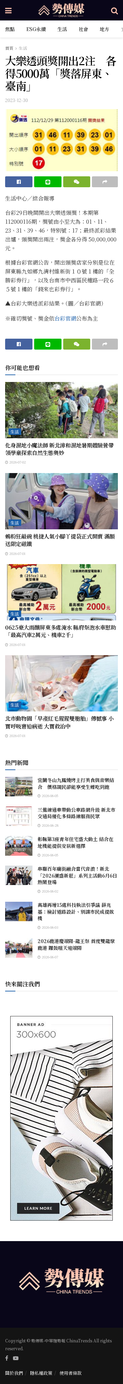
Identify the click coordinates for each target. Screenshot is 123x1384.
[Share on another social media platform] (105, 181)
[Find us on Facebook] (6, 1358)
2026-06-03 (49, 927)
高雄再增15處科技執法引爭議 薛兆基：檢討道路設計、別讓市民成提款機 (76, 911)
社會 (83, 29)
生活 (62, 29)
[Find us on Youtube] (15, 1358)
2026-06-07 (49, 956)
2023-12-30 (16, 100)
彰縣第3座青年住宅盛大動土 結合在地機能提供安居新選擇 (75, 842)
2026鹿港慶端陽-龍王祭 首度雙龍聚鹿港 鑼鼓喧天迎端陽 (76, 944)
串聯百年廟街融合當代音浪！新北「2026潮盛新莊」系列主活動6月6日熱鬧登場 (77, 875)
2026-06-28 (49, 825)
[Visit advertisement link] (61, 1118)
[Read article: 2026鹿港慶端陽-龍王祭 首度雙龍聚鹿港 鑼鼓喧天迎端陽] (18, 947)
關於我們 (14, 1373)
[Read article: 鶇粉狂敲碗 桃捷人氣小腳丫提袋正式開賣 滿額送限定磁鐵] (61, 501)
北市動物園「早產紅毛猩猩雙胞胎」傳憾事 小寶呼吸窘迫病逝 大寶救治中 (59, 722)
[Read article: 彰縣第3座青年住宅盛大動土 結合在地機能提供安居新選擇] (18, 845)
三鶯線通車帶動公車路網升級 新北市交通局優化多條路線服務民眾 (76, 813)
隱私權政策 (41, 1373)
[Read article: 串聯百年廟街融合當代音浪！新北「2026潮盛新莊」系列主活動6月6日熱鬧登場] (18, 875)
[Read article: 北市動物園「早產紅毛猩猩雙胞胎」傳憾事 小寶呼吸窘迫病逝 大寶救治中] (61, 683)
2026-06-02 (49, 891)
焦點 (10, 29)
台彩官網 (65, 318)
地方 (104, 29)
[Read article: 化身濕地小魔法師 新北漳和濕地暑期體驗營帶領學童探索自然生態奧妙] (61, 410)
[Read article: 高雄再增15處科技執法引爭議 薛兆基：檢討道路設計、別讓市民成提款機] (18, 911)
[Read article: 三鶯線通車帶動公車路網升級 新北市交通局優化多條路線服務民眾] (18, 816)
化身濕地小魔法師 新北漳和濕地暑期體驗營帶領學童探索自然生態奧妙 (59, 449)
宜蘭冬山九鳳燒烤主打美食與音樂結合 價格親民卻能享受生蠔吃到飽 (76, 783)
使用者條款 (70, 1373)
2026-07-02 (17, 462)
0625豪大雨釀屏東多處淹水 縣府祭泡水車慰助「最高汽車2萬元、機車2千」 (60, 631)
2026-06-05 (49, 795)
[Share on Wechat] (77, 181)
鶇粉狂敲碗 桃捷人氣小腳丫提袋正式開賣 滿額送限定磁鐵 (60, 540)
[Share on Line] (48, 181)
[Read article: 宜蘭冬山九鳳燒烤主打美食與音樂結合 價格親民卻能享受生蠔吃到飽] (18, 786)
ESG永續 (36, 29)
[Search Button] (114, 10)
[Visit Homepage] (61, 10)
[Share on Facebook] (18, 181)
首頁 (9, 48)
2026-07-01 (17, 553)
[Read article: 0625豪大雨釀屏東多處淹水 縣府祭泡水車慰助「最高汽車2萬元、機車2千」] (61, 592)
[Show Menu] (8, 10)
